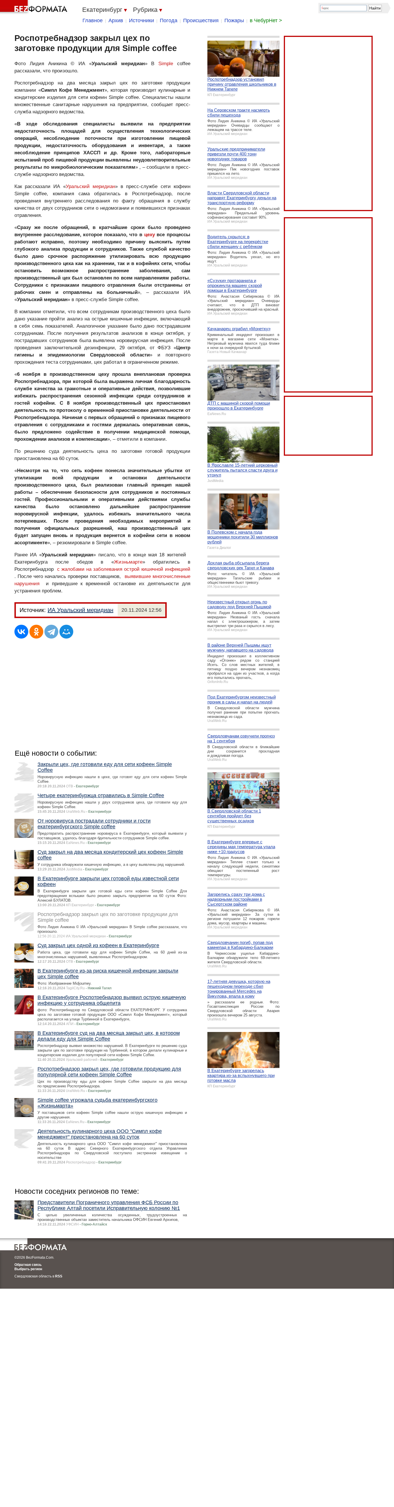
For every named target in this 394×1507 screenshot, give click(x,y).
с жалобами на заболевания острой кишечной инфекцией (123, 569)
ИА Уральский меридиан (80, 610)
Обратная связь (28, 1265)
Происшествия (201, 20)
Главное (92, 20)
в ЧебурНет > (266, 20)
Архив (115, 20)
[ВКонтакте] (21, 632)
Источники (141, 20)
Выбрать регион (28, 1269)
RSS (58, 1276)
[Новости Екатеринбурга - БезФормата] (34, 7)
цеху (149, 234)
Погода (168, 20)
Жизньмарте (128, 562)
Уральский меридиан (90, 186)
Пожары (234, 20)
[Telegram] (51, 632)
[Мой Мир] (66, 632)
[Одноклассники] (36, 632)
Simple (165, 63)
